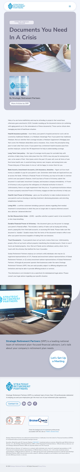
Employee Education (23, 22)
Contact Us (13, 403)
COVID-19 (18, 22)
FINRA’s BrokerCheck (52, 432)
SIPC (38, 442)
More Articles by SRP (20, 103)
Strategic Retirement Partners (18, 466)
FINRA (34, 442)
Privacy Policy (42, 466)
